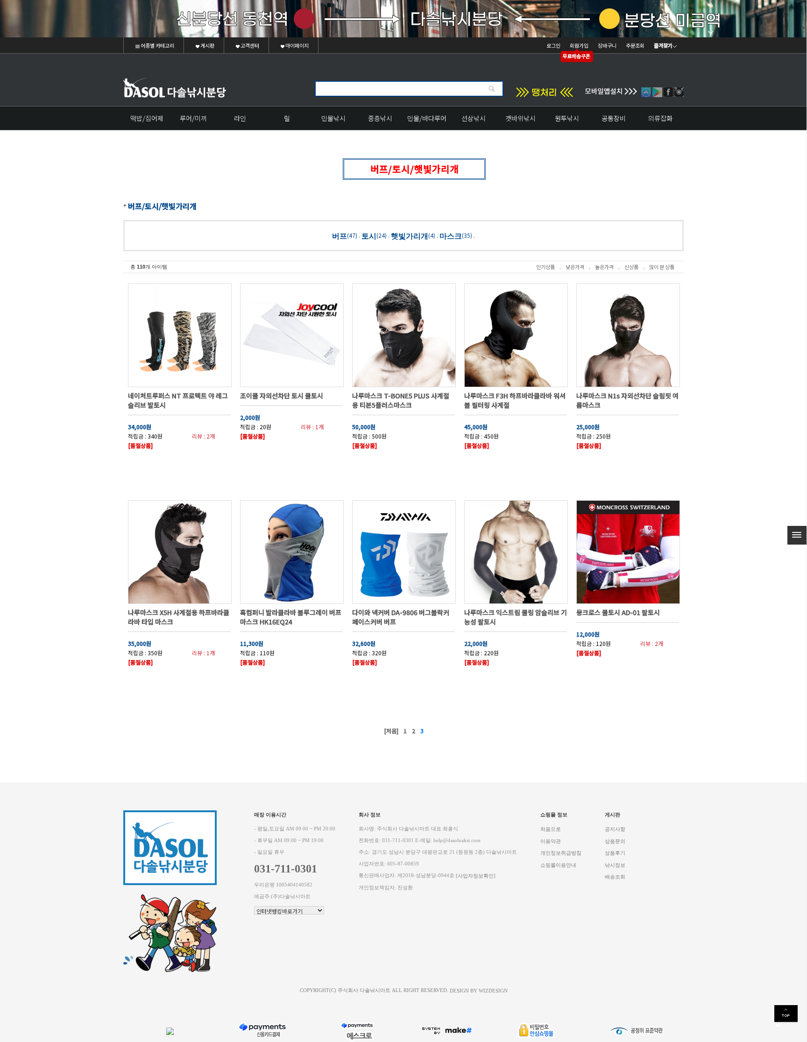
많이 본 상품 (661, 266)
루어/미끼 (193, 118)
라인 (240, 118)
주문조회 (635, 45)
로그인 (553, 45)
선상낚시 (473, 118)
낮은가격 (575, 266)
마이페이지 (296, 45)
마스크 (450, 236)
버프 (339, 236)
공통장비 (614, 118)
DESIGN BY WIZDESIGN (479, 990)
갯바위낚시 (520, 118)
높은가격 (604, 266)
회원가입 (579, 45)
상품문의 (615, 841)
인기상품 (545, 266)
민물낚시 (333, 118)
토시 (368, 236)
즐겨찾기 (663, 45)
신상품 (631, 266)
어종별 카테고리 (157, 45)
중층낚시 (380, 118)
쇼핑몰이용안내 (558, 864)
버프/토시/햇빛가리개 (162, 206)
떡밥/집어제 (146, 118)
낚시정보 (615, 864)
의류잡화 (660, 118)
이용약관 (550, 841)
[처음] (391, 731)
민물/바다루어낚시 (426, 121)
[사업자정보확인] (476, 876)
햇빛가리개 (409, 236)
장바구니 (607, 45)
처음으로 (550, 829)
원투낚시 (567, 118)
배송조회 (615, 876)
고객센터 (249, 45)
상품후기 (615, 853)
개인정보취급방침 (560, 853)
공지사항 (615, 829)
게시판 (206, 45)
